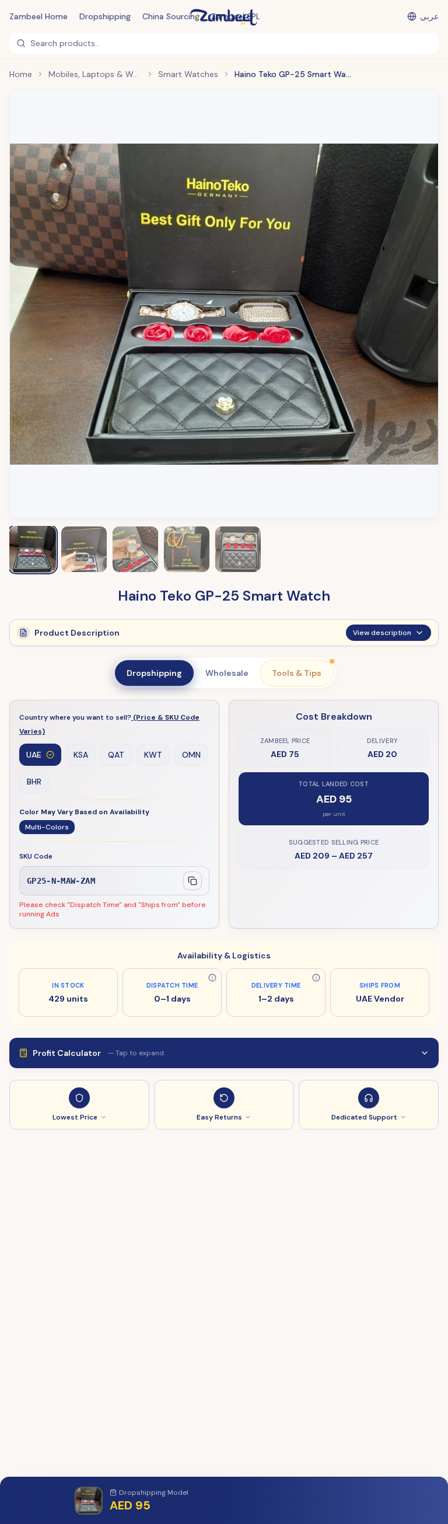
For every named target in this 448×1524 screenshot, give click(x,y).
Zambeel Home (38, 16)
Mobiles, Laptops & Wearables (95, 74)
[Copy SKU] (192, 880)
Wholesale (227, 673)
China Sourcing (171, 16)
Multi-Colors (47, 827)
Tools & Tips (296, 673)
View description (382, 632)
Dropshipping (105, 16)
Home (20, 74)
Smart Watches (188, 74)
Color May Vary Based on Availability (84, 812)
